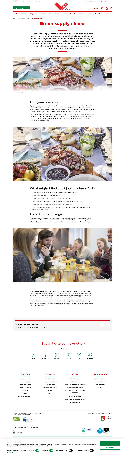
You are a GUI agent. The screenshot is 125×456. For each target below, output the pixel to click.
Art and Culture (55, 14)
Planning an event (50, 382)
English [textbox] (105, 1)
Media (28, 1)
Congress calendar (50, 387)
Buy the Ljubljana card (21, 8)
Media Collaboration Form (75, 384)
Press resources (75, 402)
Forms (50, 393)
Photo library (75, 382)
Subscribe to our (63, 343)
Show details (10, 452)
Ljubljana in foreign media (75, 399)
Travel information (102, 14)
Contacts (100, 387)
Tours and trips (21, 14)
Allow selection (110, 447)
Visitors (15, 1)
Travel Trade (36, 1)
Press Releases (75, 379)
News (50, 390)
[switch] (51, 450)
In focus (81, 14)
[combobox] (106, 1)
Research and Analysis (75, 387)
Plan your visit (100, 382)
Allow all (110, 442)
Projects (29, 18)
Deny (110, 452)
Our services (50, 384)
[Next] (109, 75)
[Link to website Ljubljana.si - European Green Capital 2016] (87, 431)
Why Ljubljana (50, 379)
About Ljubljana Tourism (90, 1)
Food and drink (69, 14)
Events (89, 14)
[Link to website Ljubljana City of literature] (103, 431)
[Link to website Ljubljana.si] (106, 418)
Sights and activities (38, 14)
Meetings (21, 1)
